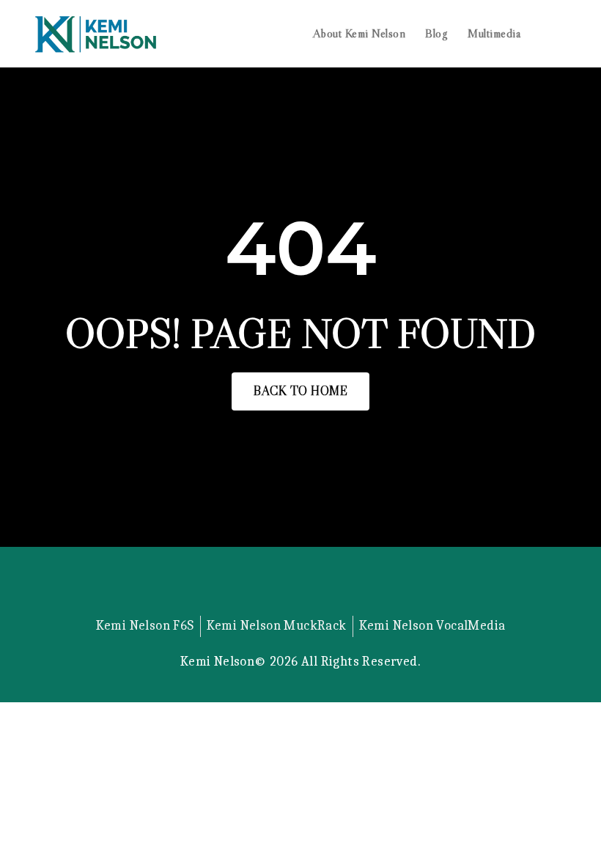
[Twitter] (263, 607)
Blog (436, 33)
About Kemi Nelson (359, 33)
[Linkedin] (300, 607)
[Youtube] (338, 607)
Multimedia (494, 33)
